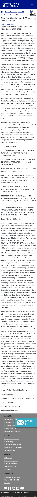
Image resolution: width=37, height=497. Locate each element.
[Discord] (5, 488)
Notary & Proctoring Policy (13, 447)
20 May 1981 (7, 14)
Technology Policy (10, 450)
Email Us (7, 483)
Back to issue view (7, 24)
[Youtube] (22, 488)
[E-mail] (34, 14)
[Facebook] (31, 11)
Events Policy (8, 442)
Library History (9, 422)
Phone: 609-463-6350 (11, 480)
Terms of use (32, 496)
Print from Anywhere (11, 461)
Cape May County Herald (14, 12)
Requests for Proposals (12, 431)
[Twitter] (31, 14)
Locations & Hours (10, 425)
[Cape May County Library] (2, 12)
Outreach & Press (10, 428)
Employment (8, 419)
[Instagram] (14, 488)
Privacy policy (23, 496)
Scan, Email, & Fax (10, 466)
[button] (32, 4)
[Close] (16, 419)
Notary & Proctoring (10, 464)
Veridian (10, 496)
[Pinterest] (18, 488)
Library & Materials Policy (12, 444)
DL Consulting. (13, 492)
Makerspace (8, 458)
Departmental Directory (12, 477)
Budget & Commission (11, 439)
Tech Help (7, 469)
